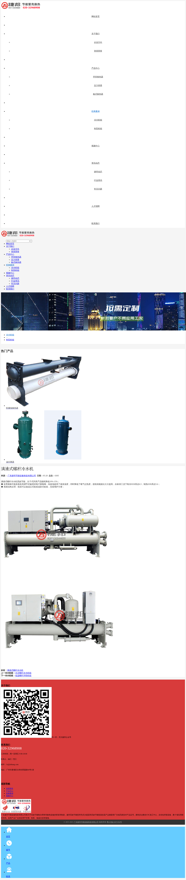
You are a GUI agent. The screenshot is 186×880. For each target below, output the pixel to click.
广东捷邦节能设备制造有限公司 (22, 476)
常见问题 (98, 189)
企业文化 (98, 42)
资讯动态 (95, 163)
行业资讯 (98, 180)
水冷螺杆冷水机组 (23, 673)
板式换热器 (98, 94)
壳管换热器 (98, 77)
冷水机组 (98, 120)
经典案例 (95, 111)
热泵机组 (98, 128)
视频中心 (95, 146)
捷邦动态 (98, 172)
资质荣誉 (98, 51)
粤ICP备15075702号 (114, 822)
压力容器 (98, 85)
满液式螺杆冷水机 (15, 670)
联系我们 (95, 223)
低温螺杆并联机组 (23, 675)
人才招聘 (95, 206)
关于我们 (95, 34)
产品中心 (95, 68)
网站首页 (95, 16)
